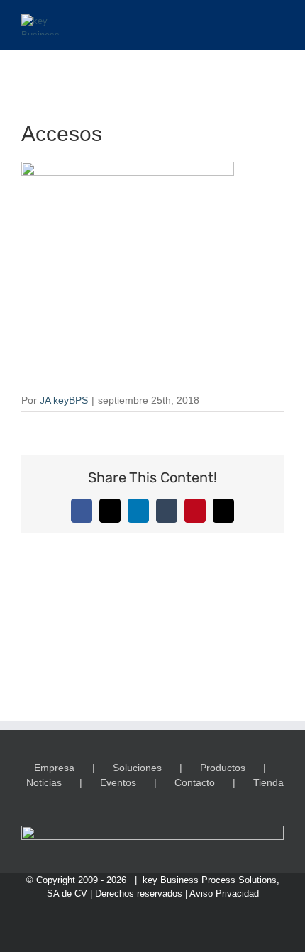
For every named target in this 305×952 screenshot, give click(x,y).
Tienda (268, 782)
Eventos (118, 782)
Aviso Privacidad (224, 893)
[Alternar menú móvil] (278, 21)
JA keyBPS (64, 400)
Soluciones (137, 767)
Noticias (44, 782)
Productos (222, 767)
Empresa (54, 767)
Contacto (194, 782)
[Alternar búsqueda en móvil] (252, 21)
